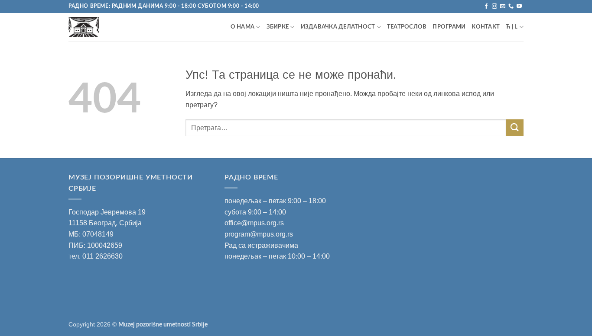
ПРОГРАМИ (449, 26)
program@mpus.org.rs (258, 234)
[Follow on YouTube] (519, 6)
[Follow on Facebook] (486, 6)
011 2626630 (102, 256)
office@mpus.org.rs (254, 223)
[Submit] (515, 127)
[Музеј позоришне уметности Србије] (106, 27)
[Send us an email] (502, 6)
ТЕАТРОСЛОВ (407, 26)
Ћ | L (511, 26)
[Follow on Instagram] (494, 6)
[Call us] (511, 6)
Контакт (486, 26)
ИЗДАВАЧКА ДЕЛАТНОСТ (338, 26)
